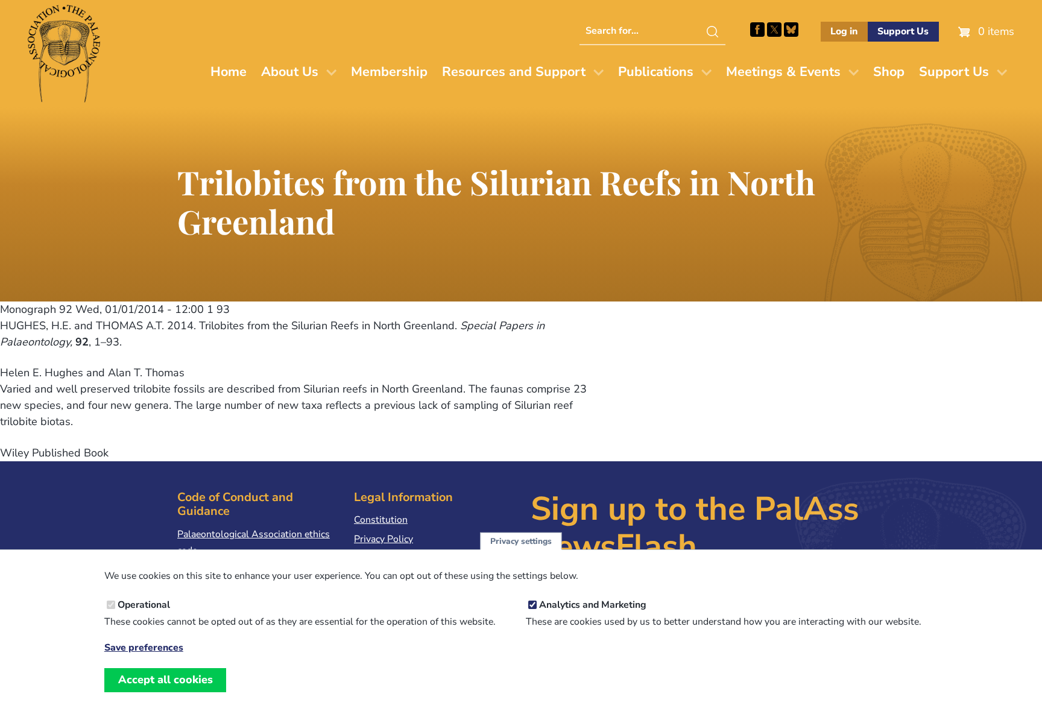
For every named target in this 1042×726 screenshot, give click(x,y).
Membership (389, 72)
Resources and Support (514, 72)
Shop (889, 72)
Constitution (381, 519)
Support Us (903, 31)
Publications (655, 72)
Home (228, 72)
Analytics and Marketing (592, 604)
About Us (289, 72)
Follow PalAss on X (774, 29)
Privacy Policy (383, 539)
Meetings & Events (783, 72)
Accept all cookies (165, 679)
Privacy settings (521, 541)
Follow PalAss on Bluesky (791, 29)
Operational (144, 604)
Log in (843, 31)
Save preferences (143, 647)
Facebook (757, 29)
